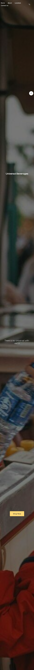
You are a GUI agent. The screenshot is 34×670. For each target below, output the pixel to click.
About (10, 3)
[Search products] (31, 93)
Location (18, 3)
